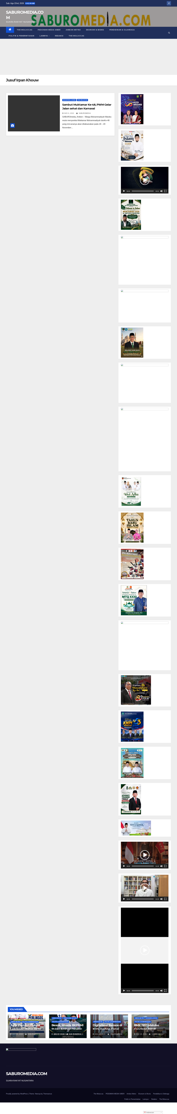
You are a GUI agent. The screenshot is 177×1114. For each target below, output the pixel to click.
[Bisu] (161, 191)
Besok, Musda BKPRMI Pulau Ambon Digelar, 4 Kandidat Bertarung (67, 1028)
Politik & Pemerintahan (21, 36)
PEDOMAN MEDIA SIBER (49, 30)
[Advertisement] (88, 57)
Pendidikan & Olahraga (122, 30)
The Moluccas (24, 30)
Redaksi (59, 36)
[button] (169, 33)
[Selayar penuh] (165, 191)
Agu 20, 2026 (100, 1034)
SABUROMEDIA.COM (26, 1073)
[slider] (143, 191)
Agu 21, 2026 (17, 1034)
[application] (144, 180)
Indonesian (150, 1112)
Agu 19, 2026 (141, 1034)
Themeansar (47, 1094)
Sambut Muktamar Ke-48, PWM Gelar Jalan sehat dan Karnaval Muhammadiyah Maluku (86, 108)
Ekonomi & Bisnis (95, 30)
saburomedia (84, 113)
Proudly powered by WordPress (17, 1094)
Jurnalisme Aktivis (69, 1018)
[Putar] (124, 191)
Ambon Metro (73, 30)
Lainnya (43, 36)
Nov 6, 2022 (69, 113)
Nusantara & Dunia (69, 100)
